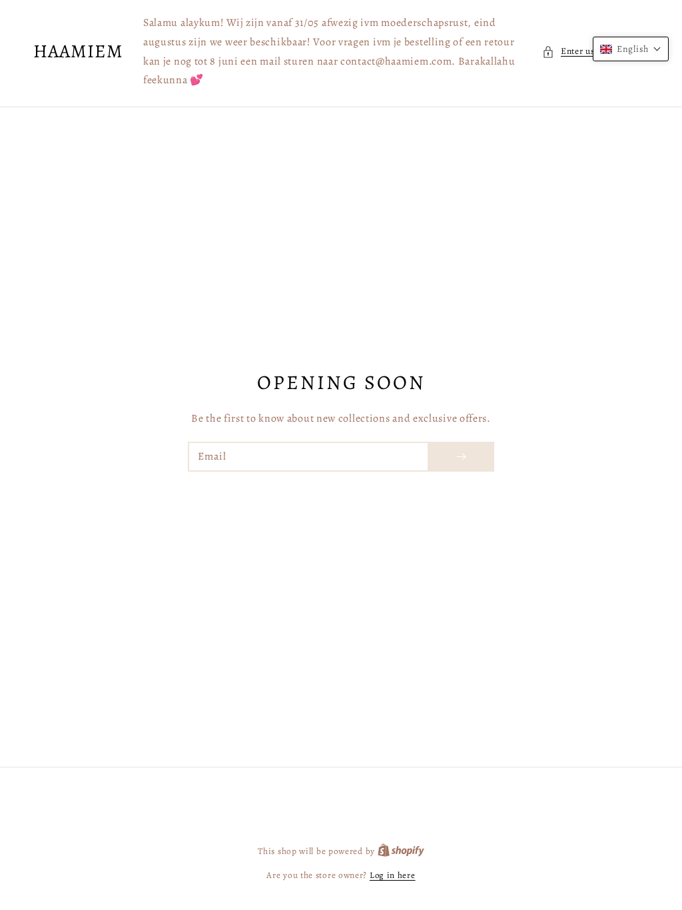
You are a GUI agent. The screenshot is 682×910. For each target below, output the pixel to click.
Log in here (393, 875)
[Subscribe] (461, 457)
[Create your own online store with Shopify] (401, 851)
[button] (630, 49)
